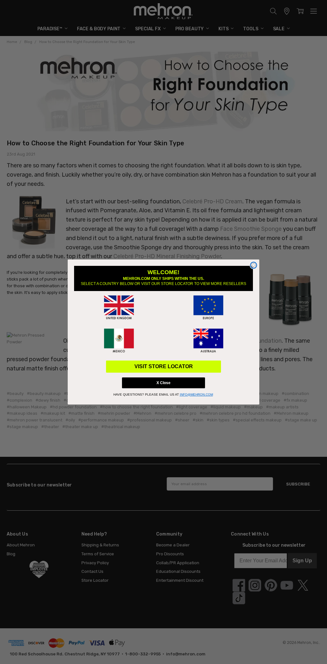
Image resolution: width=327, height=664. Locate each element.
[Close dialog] (253, 265)
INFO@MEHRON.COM (196, 394)
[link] (119, 307)
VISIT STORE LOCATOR (163, 366)
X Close (163, 383)
